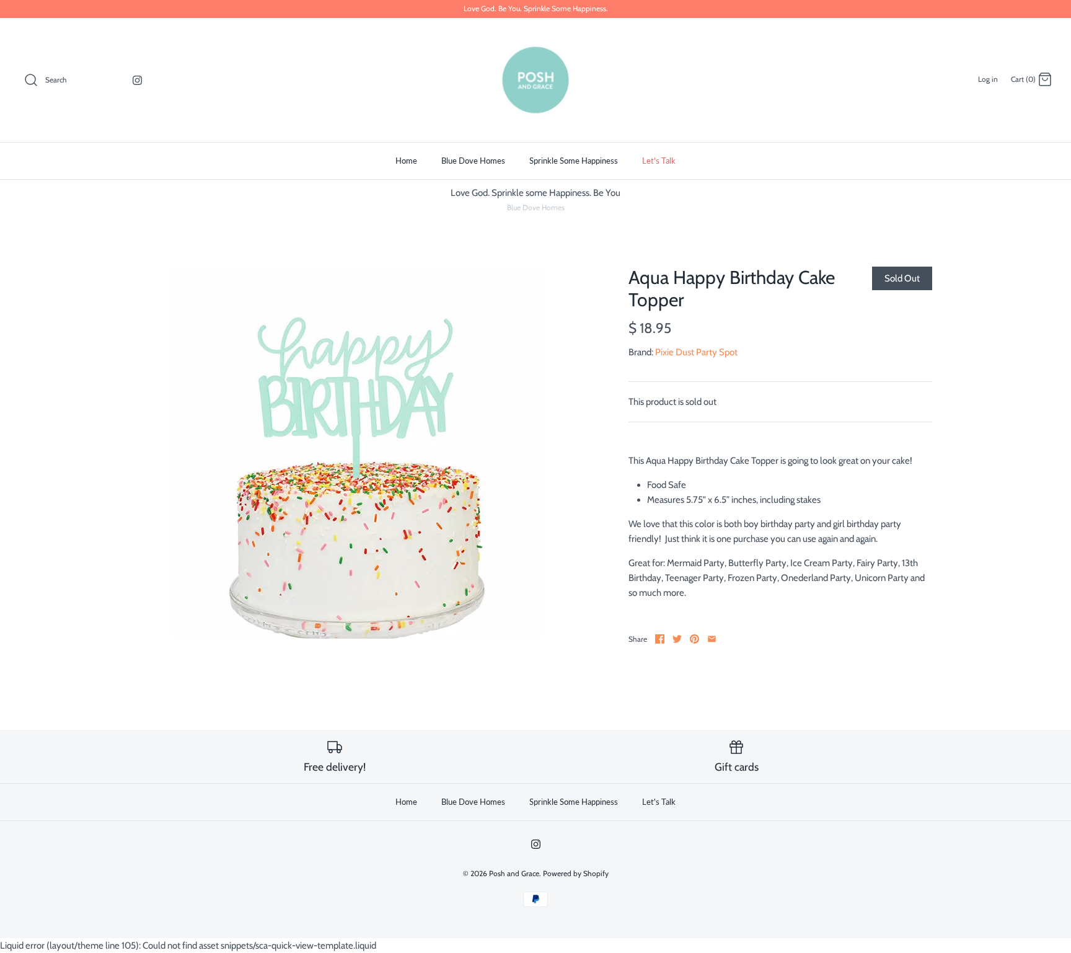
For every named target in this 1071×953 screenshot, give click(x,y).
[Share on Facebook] (659, 639)
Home (406, 161)
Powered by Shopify (576, 873)
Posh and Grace (514, 873)
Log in (988, 79)
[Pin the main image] (694, 639)
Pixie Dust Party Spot (696, 352)
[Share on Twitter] (677, 639)
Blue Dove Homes (473, 161)
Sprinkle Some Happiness (573, 161)
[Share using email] (711, 639)
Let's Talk (659, 161)
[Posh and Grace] (535, 80)
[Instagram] (137, 80)
